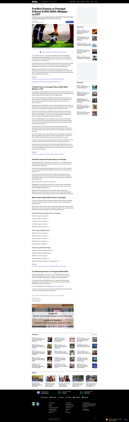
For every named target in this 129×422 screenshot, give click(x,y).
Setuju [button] (125, 419)
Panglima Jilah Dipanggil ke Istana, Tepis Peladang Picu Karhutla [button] (60, 360)
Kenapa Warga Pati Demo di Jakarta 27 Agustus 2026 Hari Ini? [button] (78, 385)
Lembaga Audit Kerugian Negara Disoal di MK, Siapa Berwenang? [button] (84, 45)
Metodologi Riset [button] (52, 409)
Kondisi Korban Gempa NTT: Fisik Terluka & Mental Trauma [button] (83, 346)
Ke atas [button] (95, 418)
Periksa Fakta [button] (73, 1)
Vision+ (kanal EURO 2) (57, 286)
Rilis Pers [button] (51, 412)
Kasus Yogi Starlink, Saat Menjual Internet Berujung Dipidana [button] (64, 385)
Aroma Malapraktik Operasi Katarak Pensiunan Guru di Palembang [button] (83, 39)
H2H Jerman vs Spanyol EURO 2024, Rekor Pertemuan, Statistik (48, 154)
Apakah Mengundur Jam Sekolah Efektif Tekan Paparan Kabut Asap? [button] (84, 101)
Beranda (33, 4)
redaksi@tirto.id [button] (85, 409)
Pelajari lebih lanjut (112, 420)
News (37, 4)
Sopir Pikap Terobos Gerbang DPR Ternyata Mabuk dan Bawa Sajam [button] (83, 340)
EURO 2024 (45, 295)
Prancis (68, 101)
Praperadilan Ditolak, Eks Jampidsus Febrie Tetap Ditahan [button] (84, 352)
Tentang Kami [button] (52, 402)
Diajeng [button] (83, 1)
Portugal (47, 64)
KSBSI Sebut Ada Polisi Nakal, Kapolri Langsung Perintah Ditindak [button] (82, 366)
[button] (35, 1)
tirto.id (33, 55)
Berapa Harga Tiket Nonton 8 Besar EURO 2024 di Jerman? (46, 81)
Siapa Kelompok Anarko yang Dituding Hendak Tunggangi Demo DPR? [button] (38, 353)
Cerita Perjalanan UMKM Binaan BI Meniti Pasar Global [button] (37, 385)
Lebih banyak (94, 334)
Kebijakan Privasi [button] (69, 404)
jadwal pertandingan (50, 274)
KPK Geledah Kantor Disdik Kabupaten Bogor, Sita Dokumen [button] (61, 352)
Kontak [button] (50, 404)
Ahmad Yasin (35, 21)
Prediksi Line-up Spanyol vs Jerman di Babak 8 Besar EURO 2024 (48, 79)
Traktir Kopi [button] (70, 22)
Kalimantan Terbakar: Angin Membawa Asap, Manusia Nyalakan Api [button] (83, 32)
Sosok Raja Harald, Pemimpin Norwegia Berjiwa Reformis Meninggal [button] (38, 366)
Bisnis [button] (87, 1)
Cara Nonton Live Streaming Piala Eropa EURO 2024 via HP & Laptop (49, 266)
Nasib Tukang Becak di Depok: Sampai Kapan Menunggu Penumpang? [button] (83, 107)
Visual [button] (92, 1)
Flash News (42, 4)
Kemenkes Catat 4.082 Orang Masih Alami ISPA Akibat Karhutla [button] (82, 360)
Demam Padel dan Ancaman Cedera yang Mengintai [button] (83, 87)
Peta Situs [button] (68, 409)
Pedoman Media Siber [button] (53, 407)
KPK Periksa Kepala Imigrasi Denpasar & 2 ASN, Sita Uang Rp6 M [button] (38, 360)
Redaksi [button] (50, 406)
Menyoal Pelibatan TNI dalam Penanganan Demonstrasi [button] (83, 113)
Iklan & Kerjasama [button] (53, 411)
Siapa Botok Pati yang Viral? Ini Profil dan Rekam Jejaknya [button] (50, 385)
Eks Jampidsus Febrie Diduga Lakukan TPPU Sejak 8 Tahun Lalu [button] (38, 340)
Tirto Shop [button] (68, 412)
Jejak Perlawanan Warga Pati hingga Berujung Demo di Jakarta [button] (91, 385)
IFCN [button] (67, 411)
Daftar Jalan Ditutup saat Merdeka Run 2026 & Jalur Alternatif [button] (59, 340)
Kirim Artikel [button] (68, 407)
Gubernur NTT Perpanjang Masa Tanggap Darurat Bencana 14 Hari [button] (61, 366)
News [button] (78, 1)
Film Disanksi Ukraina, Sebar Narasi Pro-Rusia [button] (38, 346)
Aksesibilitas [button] (68, 402)
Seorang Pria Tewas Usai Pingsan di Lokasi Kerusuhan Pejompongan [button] (60, 346)
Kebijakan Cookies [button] (70, 406)
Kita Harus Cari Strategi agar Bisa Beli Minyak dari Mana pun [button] (84, 58)
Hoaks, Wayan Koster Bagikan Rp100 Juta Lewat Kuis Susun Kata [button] (83, 52)
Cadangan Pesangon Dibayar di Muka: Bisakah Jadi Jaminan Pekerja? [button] (83, 94)
